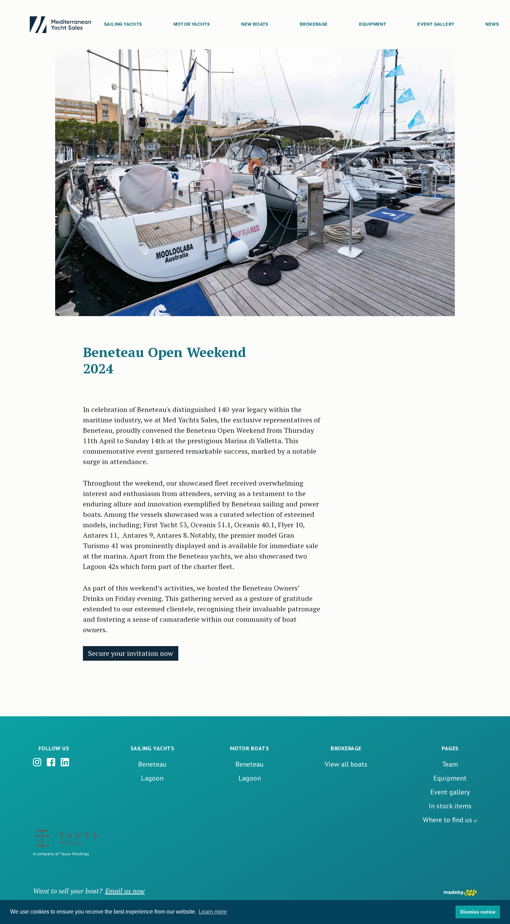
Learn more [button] (213, 912)
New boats (255, 24)
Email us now (125, 891)
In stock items (450, 805)
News (492, 24)
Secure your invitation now (130, 653)
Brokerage (314, 24)
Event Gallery (435, 24)
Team (450, 764)
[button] (123, 25)
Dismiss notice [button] (477, 912)
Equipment (372, 24)
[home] (60, 25)
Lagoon (152, 778)
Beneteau (152, 764)
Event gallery (450, 792)
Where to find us (447, 819)
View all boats (346, 764)
